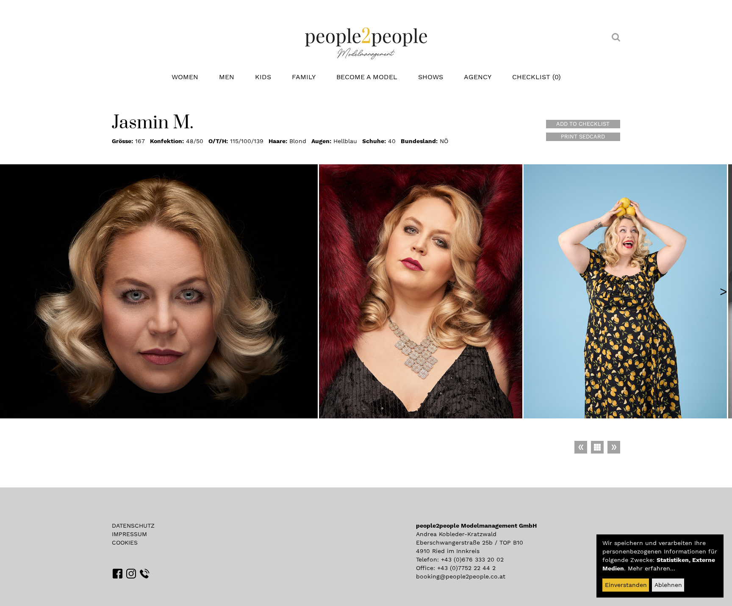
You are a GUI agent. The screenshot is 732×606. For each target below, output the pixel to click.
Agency (477, 77)
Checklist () (536, 77)
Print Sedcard (583, 136)
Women (185, 77)
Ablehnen (668, 584)
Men (226, 77)
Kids (263, 77)
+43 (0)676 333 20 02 (472, 559)
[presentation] (723, 291)
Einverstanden (626, 584)
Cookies (125, 542)
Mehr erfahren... (651, 568)
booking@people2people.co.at (460, 576)
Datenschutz (133, 525)
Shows (430, 77)
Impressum (129, 534)
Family (304, 77)
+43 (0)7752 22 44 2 (466, 567)
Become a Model (366, 77)
